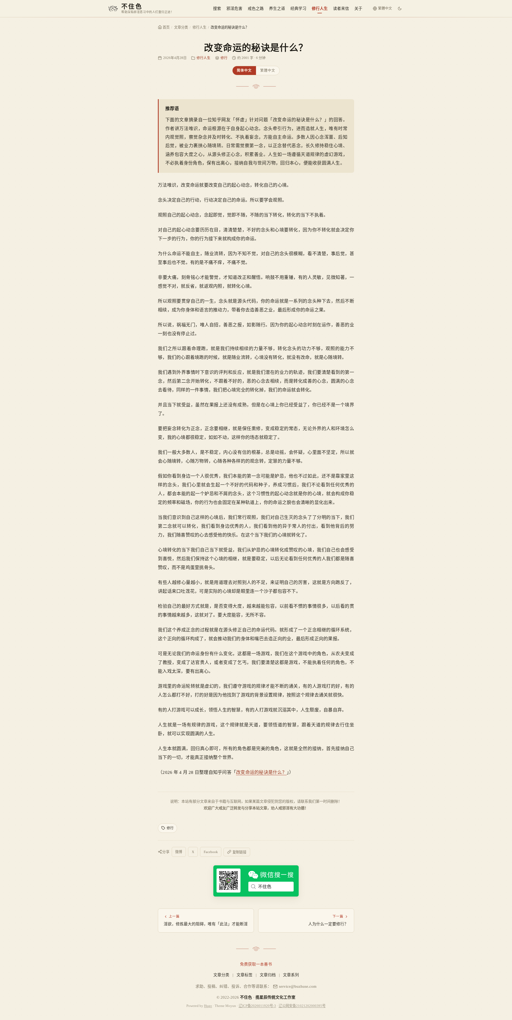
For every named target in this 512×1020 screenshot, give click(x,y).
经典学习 (298, 8)
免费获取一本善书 (256, 964)
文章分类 (181, 27)
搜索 (217, 8)
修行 (224, 58)
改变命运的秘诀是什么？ (261, 772)
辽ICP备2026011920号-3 (257, 1006)
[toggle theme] (399, 8)
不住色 (246, 997)
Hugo (208, 1006)
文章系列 (291, 975)
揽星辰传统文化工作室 (275, 997)
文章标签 (245, 975)
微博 (178, 852)
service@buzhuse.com (298, 986)
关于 (358, 8)
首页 (166, 27)
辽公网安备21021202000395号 (302, 1006)
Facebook (211, 852)
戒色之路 (256, 8)
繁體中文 (267, 70)
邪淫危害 (234, 8)
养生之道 (277, 8)
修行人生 (320, 8)
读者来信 (341, 8)
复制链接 (239, 852)
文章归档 (268, 975)
